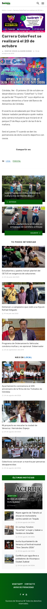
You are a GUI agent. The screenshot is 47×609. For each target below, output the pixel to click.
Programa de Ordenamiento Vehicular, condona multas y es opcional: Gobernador (22, 345)
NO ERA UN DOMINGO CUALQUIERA (17, 500)
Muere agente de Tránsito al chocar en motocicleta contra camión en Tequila (29, 516)
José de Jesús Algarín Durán (18, 51)
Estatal (8, 322)
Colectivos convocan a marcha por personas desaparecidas (23, 463)
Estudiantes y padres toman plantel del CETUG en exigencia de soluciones (21, 272)
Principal (17, 161)
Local (9, 10)
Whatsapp (17, 584)
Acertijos (12, 496)
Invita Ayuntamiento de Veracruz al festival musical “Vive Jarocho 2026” (28, 544)
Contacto (30, 584)
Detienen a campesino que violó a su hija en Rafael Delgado (23, 308)
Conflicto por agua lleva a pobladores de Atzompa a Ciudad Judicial (27, 558)
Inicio (4, 10)
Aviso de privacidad (23, 587)
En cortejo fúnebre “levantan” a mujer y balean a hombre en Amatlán (29, 530)
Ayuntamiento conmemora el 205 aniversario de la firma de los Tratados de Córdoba (22, 389)
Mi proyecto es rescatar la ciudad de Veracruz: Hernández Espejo (19, 426)
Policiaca (9, 286)
